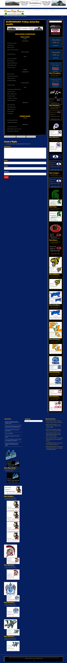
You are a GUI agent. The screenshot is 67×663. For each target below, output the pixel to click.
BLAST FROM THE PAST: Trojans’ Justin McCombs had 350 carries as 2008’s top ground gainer (53, 434)
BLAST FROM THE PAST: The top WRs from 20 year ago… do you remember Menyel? (54, 439)
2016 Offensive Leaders (54, 108)
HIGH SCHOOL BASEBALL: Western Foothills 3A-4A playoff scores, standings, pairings (13, 427)
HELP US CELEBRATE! (9, 433)
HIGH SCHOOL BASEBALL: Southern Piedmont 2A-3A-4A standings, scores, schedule (11, 444)
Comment (7, 146)
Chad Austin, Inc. (33, 658)
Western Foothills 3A (31, 136)
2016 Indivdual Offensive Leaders (55, 175)
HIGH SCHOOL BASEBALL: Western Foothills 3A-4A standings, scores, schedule (13, 440)
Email (6, 166)
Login (34, 660)
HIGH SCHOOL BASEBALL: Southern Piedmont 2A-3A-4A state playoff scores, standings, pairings (12, 422)
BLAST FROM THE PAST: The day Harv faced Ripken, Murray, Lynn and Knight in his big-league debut (54, 448)
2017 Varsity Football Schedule (55, 74)
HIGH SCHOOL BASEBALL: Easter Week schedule (12, 437)
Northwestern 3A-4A (21, 136)
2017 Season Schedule (54, 174)
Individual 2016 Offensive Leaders (56, 140)
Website (6, 171)
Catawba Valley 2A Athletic (10, 136)
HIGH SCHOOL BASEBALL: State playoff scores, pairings (12, 430)
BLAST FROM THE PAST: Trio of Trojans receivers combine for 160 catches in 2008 (53, 426)
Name (6, 160)
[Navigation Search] (56, 9)
